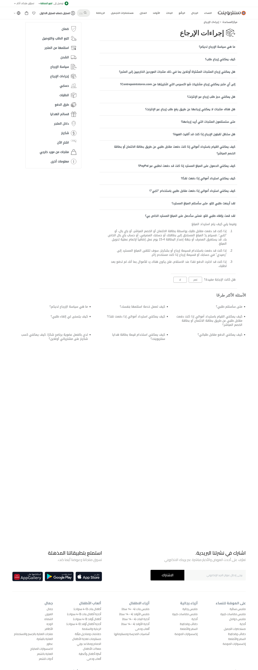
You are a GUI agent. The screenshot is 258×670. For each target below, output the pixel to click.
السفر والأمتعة (237, 639)
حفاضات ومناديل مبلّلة (88, 634)
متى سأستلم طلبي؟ (229, 307)
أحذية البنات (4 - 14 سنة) (135, 619)
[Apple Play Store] (89, 576)
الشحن (64, 57)
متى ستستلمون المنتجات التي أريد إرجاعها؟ (208, 121)
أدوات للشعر (46, 658)
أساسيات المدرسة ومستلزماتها (131, 634)
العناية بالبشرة (45, 639)
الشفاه (48, 619)
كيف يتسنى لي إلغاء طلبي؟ (69, 316)
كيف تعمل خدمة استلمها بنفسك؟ (142, 307)
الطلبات (64, 95)
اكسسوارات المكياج (41, 648)
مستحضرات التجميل (235, 629)
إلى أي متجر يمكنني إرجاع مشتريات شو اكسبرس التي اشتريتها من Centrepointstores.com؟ (177, 84)
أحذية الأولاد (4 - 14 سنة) (135, 624)
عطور (50, 644)
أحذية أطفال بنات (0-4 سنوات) (84, 614)
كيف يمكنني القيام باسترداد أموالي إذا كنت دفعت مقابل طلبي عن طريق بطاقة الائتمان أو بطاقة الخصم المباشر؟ (174, 150)
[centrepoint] (230, 13)
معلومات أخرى (60, 161)
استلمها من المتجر (57, 48)
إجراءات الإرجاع (211, 22)
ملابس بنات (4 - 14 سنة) (135, 609)
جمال (50, 609)
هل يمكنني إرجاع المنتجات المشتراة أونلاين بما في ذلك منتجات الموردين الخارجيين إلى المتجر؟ (177, 71)
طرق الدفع (62, 105)
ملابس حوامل (237, 619)
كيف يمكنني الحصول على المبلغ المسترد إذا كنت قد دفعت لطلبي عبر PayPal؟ (186, 165)
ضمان (65, 29)
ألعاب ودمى (142, 629)
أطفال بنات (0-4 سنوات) (87, 609)
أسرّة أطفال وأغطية (90, 654)
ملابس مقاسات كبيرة (233, 614)
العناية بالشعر (45, 654)
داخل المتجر (61, 123)
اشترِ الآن (63, 142)
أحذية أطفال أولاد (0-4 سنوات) (83, 624)
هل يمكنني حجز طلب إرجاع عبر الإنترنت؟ (211, 96)
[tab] (168, 47)
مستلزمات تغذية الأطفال (86, 639)
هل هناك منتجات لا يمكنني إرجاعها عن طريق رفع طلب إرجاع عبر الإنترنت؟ (190, 109)
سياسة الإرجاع (59, 67)
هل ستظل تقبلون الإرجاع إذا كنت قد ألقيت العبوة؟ (204, 134)
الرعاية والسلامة (91, 629)
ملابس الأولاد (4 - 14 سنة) (134, 614)
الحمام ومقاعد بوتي (89, 644)
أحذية (243, 624)
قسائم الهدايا (59, 114)
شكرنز (65, 133)
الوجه (49, 624)
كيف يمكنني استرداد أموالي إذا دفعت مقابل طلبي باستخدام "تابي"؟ (192, 190)
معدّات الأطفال (92, 648)
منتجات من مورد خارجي (54, 152)
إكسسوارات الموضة (234, 644)
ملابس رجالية (190, 609)
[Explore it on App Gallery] (27, 576)
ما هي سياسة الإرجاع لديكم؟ (217, 46)
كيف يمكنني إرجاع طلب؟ (220, 59)
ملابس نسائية (238, 609)
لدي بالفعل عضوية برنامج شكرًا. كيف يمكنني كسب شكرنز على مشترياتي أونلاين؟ (54, 337)
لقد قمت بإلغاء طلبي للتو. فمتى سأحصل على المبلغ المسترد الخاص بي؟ (190, 215)
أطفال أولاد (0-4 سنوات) (87, 619)
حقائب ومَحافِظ (237, 634)
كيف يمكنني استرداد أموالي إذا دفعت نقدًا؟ (208, 178)
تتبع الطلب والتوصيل (55, 38)
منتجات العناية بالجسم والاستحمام (33, 634)
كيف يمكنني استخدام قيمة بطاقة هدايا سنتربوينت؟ (138, 337)
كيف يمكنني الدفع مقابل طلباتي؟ (220, 335)
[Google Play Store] (59, 576)
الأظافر (49, 629)
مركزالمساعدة (229, 22)
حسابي (64, 86)
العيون (49, 614)
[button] (34, 13)
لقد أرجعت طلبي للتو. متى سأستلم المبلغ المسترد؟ (203, 203)
